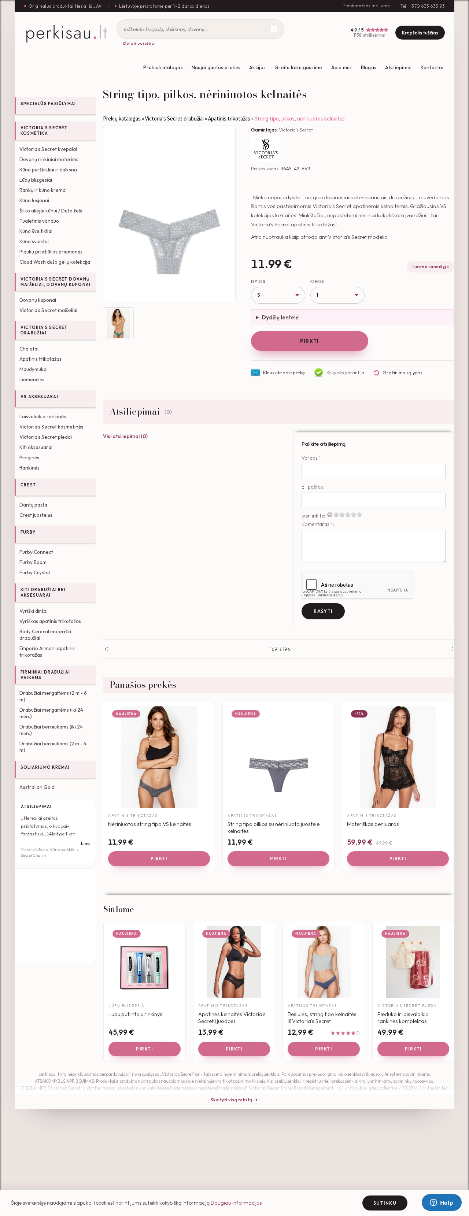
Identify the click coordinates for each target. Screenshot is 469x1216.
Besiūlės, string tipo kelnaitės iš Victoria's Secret (322, 1018)
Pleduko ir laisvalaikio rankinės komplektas (403, 1018)
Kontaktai (432, 67)
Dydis (258, 281)
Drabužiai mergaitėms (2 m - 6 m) (53, 696)
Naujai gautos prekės (216, 67)
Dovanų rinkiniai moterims (48, 159)
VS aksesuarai (39, 396)
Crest (28, 484)
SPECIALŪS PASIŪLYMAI (48, 103)
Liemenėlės (31, 379)
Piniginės (29, 457)
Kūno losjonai (34, 200)
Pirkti (309, 341)
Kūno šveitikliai (35, 231)
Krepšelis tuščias (420, 33)
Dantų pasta (33, 504)
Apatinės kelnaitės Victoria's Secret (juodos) (232, 1018)
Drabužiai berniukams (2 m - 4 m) (52, 746)
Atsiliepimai (398, 67)
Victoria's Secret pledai (45, 437)
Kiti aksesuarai (35, 447)
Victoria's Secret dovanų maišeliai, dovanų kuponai (56, 282)
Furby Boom (33, 562)
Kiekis (317, 281)
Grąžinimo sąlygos (402, 372)
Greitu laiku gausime (298, 67)
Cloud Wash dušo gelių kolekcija (54, 262)
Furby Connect (36, 552)
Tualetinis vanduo (39, 221)
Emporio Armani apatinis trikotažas (47, 651)
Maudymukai (33, 369)
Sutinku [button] (384, 1203)
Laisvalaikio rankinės (42, 416)
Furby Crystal (34, 572)
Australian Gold (37, 787)
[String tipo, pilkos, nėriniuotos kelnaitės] (169, 214)
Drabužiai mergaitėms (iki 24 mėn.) (51, 713)
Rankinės (29, 467)
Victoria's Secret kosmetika (44, 130)
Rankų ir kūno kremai (43, 190)
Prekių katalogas (162, 67)
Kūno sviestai (34, 241)
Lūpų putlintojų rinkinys (135, 1014)
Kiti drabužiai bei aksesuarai (43, 592)
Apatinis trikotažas (40, 359)
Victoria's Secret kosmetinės (51, 426)
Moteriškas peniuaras (373, 823)
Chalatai (28, 348)
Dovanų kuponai (37, 300)
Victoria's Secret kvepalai (48, 149)
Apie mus (341, 67)
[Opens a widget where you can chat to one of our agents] (441, 1203)
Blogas (369, 67)
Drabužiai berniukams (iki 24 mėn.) (51, 730)
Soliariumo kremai (45, 767)
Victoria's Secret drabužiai (44, 330)
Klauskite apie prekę (284, 372)
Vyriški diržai (33, 611)
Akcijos (257, 67)
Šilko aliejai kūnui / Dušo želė (50, 210)
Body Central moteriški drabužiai (45, 634)
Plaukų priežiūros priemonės (50, 251)
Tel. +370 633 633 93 (422, 6)
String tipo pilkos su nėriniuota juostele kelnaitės (274, 827)
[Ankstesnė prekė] (106, 649)
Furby (28, 532)
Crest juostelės (35, 515)
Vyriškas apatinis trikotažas (50, 621)
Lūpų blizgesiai (35, 180)
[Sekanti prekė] (453, 649)
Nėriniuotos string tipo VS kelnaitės (149, 823)
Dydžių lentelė (280, 317)
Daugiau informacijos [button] (236, 1203)
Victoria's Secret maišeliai (48, 310)
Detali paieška (138, 43)
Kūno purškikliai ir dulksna (48, 169)
